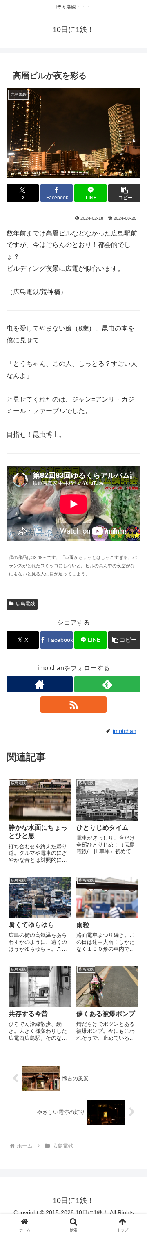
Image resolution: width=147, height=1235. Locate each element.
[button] (124, 193)
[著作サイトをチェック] (40, 684)
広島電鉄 (25, 604)
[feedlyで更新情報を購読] (107, 684)
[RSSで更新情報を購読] (73, 704)
